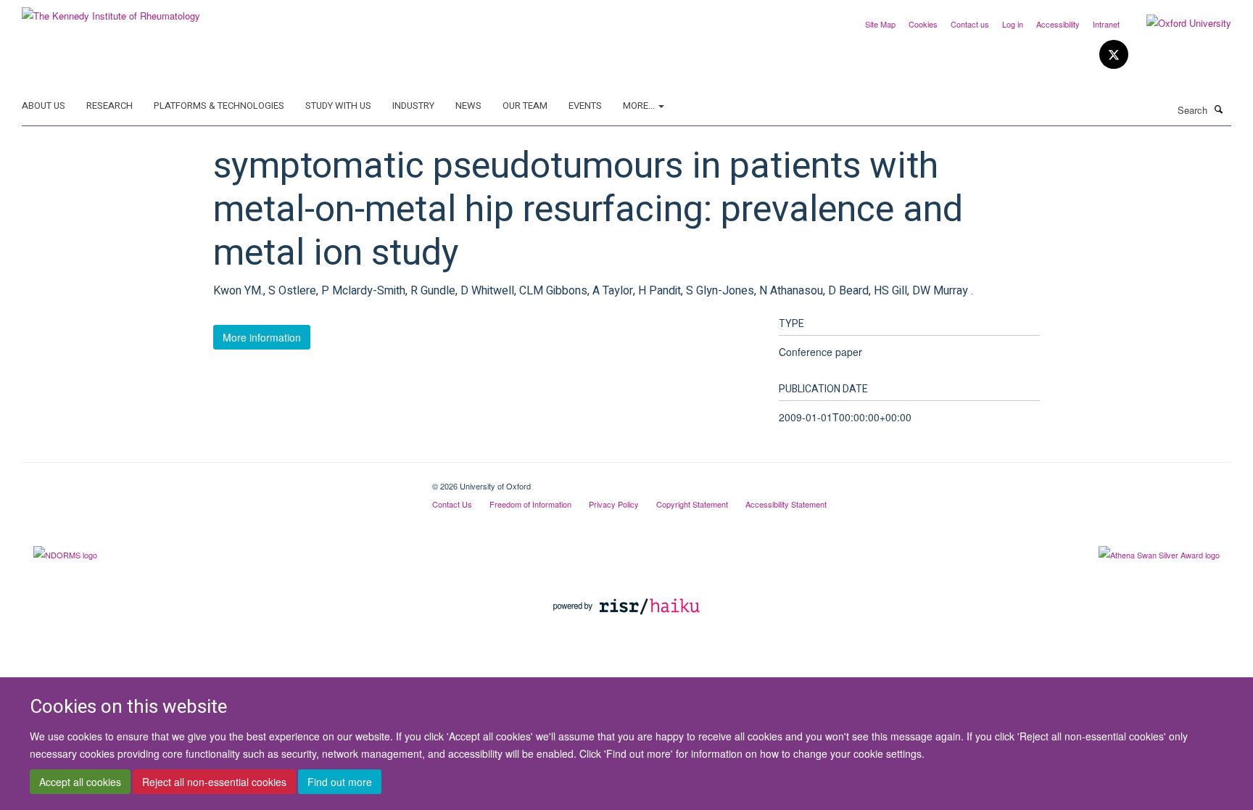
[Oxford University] (1178, 23)
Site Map (880, 24)
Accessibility (1058, 24)
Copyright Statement (692, 504)
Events (585, 105)
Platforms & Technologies (219, 105)
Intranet (1106, 24)
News (468, 105)
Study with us (338, 105)
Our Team (525, 105)
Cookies (923, 24)
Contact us (970, 24)
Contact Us (452, 504)
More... (640, 105)
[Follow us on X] (1113, 55)
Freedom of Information (530, 504)
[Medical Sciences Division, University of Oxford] (216, 480)
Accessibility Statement (786, 504)
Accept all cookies (80, 781)
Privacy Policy (614, 504)
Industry (413, 105)
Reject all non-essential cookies (214, 781)
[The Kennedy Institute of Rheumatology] (111, 10)
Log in (1012, 24)
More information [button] (262, 337)
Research (109, 105)
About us (43, 105)
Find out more (339, 781)
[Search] (1219, 109)
